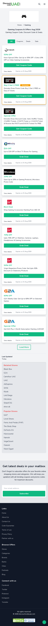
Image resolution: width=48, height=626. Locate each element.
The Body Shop (10, 426)
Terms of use (7, 530)
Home (19, 25)
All (11, 41)
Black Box (8, 369)
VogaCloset (8, 441)
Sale (36, 41)
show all (7, 407)
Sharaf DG (8, 403)
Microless (8, 399)
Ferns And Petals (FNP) (13, 422)
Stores (4, 549)
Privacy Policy (7, 534)
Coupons (20, 41)
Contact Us (6, 521)
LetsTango (8, 395)
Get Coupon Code (24, 65)
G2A (6, 373)
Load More (24, 347)
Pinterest (5, 594)
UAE (6, 380)
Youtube (5, 602)
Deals (28, 41)
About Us (5, 517)
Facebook (5, 585)
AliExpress (8, 384)
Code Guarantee (8, 526)
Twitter (4, 589)
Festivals (5, 570)
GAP (6, 415)
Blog (3, 574)
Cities (4, 566)
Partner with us (7, 538)
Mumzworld (8, 434)
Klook (6, 391)
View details (8, 71)
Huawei (7, 445)
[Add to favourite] (37, 13)
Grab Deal (24, 156)
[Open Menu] (44, 4)
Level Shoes (9, 419)
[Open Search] (39, 4)
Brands (4, 557)
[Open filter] (44, 622)
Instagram (5, 598)
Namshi (7, 437)
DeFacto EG (9, 430)
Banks (4, 562)
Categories (6, 553)
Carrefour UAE (10, 376)
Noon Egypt (9, 449)
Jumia (6, 388)
